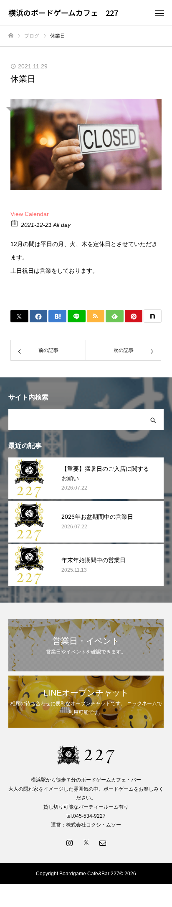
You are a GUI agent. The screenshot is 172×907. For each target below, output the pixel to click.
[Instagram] (69, 842)
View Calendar (29, 214)
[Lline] (77, 316)
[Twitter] (86, 842)
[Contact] (103, 842)
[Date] (14, 223)
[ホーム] (10, 35)
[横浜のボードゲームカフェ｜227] (86, 754)
